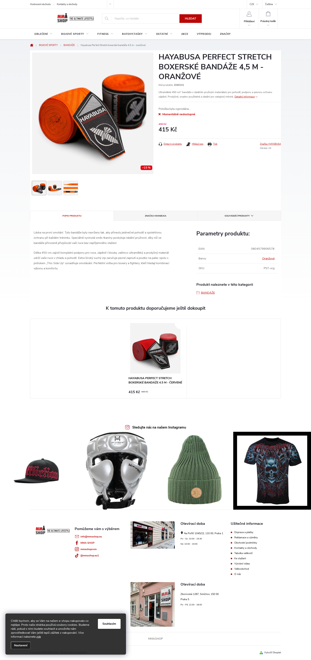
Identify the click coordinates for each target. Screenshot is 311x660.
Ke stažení (240, 558)
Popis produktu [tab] (72, 215)
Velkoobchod (241, 569)
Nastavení (20, 645)
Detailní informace (245, 96)
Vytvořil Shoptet (272, 652)
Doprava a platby (243, 532)
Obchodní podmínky (245, 542)
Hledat (190, 19)
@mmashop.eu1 (89, 555)
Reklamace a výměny (246, 537)
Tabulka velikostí (243, 553)
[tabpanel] (155, 358)
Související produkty (237, 215)
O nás (237, 574)
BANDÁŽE (208, 293)
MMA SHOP (87, 543)
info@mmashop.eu (91, 536)
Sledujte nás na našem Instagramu (159, 427)
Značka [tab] (155, 215)
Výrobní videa (242, 563)
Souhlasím (109, 624)
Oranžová (268, 259)
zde (38, 637)
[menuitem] (43, 34)
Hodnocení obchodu (40, 4)
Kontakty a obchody (67, 4)
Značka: (270, 144)
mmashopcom (88, 549)
